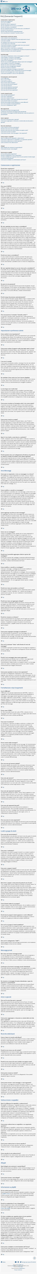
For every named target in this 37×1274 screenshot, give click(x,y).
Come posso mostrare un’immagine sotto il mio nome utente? (15, 45)
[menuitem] (18, 1262)
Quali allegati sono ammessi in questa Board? (11, 147)
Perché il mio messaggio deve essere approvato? (12, 72)
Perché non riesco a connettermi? (9, 27)
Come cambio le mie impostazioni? (9, 38)
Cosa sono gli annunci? (6, 85)
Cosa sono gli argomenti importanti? (9, 87)
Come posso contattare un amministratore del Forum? (13, 159)
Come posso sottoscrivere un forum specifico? (11, 141)
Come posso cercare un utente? (8, 131)
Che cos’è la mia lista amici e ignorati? (10, 119)
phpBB (13, 1265)
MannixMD (20, 1266)
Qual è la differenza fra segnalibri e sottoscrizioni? (12, 138)
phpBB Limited (6, 1193)
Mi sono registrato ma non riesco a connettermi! (12, 25)
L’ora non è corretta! (5, 40)
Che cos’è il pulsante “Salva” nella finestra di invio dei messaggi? (16, 70)
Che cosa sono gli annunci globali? (9, 84)
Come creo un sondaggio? (7, 60)
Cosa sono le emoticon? (6, 81)
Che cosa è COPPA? (6, 22)
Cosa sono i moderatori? (6, 96)
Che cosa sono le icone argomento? (9, 90)
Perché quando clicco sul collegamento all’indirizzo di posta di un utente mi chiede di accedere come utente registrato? (18, 50)
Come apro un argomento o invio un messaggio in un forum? (15, 56)
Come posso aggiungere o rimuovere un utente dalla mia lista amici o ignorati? (17, 121)
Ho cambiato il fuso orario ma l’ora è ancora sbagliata (13, 42)
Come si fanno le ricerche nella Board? (10, 127)
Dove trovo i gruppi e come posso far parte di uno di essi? (14, 99)
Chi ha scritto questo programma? (9, 154)
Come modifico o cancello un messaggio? (10, 57)
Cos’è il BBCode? (5, 78)
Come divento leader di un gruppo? (9, 100)
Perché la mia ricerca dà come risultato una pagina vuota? (14, 130)
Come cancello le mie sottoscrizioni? (9, 142)
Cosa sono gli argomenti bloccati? (9, 88)
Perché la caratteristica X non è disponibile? (11, 155)
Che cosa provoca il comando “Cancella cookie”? (12, 33)
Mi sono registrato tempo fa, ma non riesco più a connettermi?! (15, 28)
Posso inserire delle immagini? (8, 82)
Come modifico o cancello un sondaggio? (10, 63)
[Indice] (18, 9)
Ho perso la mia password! (7, 30)
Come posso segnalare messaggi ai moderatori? (12, 69)
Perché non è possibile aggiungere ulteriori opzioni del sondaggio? (16, 61)
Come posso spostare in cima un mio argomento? (12, 73)
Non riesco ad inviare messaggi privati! (10, 110)
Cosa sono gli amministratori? (8, 95)
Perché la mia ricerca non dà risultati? (9, 128)
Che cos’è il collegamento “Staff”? (9, 105)
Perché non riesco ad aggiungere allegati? (11, 66)
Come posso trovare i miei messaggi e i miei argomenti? (14, 133)
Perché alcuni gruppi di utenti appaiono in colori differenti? (14, 102)
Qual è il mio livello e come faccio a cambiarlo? (12, 48)
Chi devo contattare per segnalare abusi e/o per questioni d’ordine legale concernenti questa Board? (18, 157)
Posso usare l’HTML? (6, 79)
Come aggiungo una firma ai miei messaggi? (11, 59)
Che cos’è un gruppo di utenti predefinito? (10, 103)
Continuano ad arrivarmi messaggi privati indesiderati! (13, 111)
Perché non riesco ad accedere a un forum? (11, 64)
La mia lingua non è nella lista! (8, 43)
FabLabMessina (20, 1264)
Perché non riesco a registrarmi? (8, 24)
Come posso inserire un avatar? (8, 46)
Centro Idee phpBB (5, 1208)
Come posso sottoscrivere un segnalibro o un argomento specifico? (16, 139)
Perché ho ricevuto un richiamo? (8, 67)
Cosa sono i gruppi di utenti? (7, 98)
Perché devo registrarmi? (7, 21)
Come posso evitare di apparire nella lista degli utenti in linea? (15, 39)
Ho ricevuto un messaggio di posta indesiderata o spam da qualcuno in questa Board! (17, 113)
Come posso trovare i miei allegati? (9, 149)
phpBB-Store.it (22, 1268)
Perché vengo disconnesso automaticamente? (12, 31)
